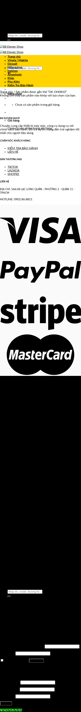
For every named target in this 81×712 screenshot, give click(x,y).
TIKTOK (13, 166)
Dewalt (12, 63)
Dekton (13, 71)
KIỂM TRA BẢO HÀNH (23, 148)
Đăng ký (6, 703)
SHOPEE (13, 174)
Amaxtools (15, 74)
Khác (11, 78)
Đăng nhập (36, 660)
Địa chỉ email (9, 689)
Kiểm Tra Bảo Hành (20, 85)
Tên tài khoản (10, 682)
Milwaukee (15, 67)
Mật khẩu (7, 653)
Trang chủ (14, 56)
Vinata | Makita (18, 60)
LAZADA (13, 170)
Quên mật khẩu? (11, 667)
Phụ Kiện (14, 81)
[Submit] (9, 40)
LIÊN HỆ (13, 151)
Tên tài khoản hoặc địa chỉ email (22, 646)
